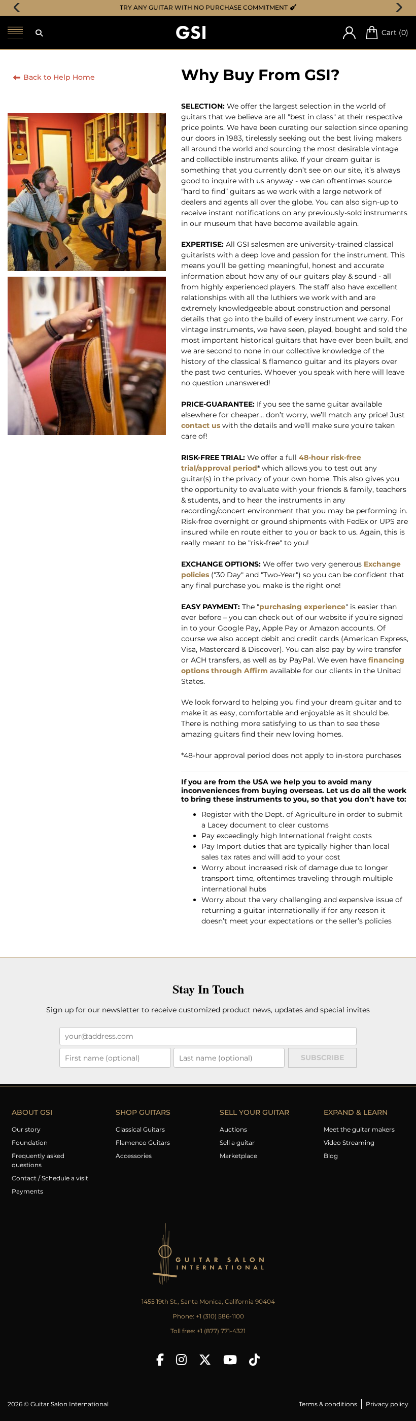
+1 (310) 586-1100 (220, 1316)
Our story (26, 1129)
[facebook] (160, 1359)
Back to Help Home (59, 77)
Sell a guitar (237, 1142)
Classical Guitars (140, 1129)
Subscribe (322, 1057)
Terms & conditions (328, 1404)
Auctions (233, 1129)
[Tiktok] (254, 1359)
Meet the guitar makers (359, 1129)
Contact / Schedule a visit (50, 1178)
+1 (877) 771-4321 (221, 1331)
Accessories (134, 1156)
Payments (27, 1191)
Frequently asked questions (38, 1160)
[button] (39, 33)
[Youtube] (230, 1359)
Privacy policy (387, 1404)
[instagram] (181, 1359)
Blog (331, 1156)
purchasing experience (302, 606)
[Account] (349, 32)
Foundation (30, 1142)
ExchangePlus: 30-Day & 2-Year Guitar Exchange (211, 7)
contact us (200, 425)
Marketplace (238, 1156)
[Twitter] (205, 1359)
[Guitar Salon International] (190, 33)
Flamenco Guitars (143, 1142)
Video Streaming (349, 1142)
